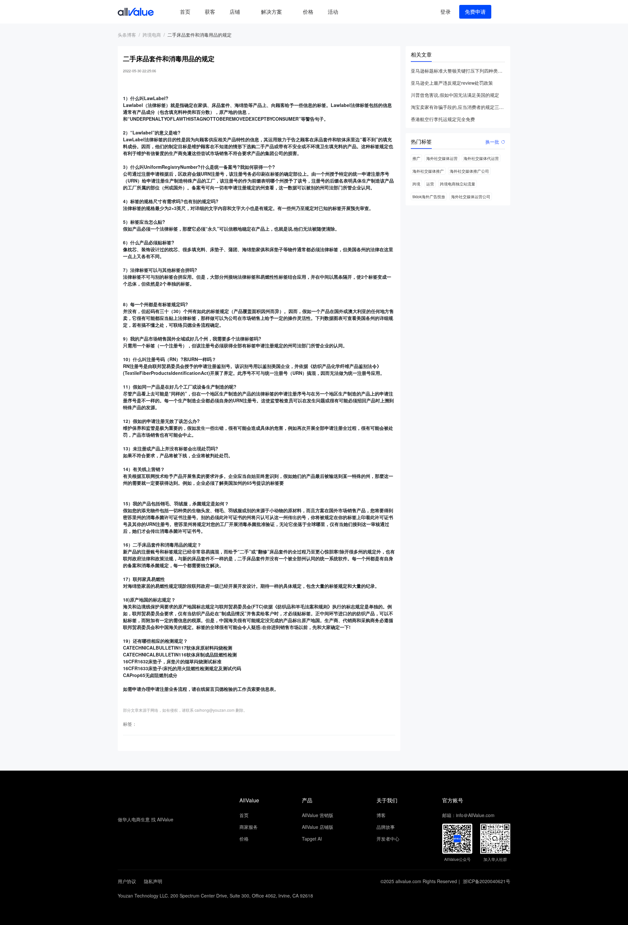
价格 (308, 11)
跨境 (416, 183)
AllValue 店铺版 (317, 827)
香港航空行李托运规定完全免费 (443, 119)
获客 (210, 11)
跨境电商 (152, 34)
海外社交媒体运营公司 (470, 196)
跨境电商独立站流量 (457, 183)
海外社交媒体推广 (428, 171)
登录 (445, 11)
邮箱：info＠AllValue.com (468, 815)
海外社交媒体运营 (442, 158)
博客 (381, 815)
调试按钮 (350, 12)
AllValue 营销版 (317, 815)
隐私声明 (153, 881)
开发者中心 (387, 838)
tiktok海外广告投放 (428, 196)
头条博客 (127, 34)
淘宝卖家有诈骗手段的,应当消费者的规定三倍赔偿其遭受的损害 (458, 107)
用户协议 (127, 881)
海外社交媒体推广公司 (469, 171)
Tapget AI (312, 838)
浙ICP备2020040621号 (486, 881)
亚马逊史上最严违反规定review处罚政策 (452, 82)
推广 (416, 158)
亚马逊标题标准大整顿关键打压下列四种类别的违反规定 (458, 70)
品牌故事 (385, 827)
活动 (333, 11)
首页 (185, 11)
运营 (430, 183)
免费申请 (475, 11)
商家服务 (248, 827)
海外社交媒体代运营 (481, 158)
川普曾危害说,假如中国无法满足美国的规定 (455, 95)
